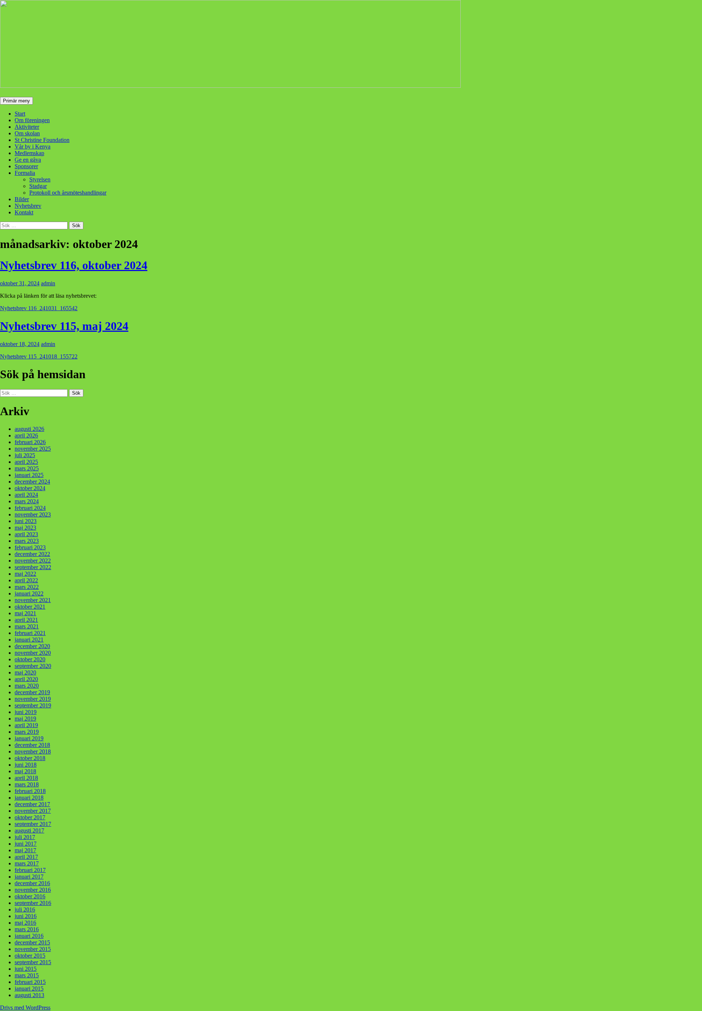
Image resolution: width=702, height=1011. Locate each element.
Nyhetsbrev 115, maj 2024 (64, 325)
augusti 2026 (29, 429)
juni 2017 (26, 844)
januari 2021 (29, 639)
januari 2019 (29, 738)
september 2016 (33, 903)
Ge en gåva (28, 160)
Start (20, 113)
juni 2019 (26, 712)
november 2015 (33, 949)
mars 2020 (27, 686)
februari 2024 (30, 508)
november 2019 (33, 699)
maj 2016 (25, 923)
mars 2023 (27, 541)
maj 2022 (25, 574)
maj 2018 (25, 771)
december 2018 (32, 745)
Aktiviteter (27, 127)
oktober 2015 (30, 955)
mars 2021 (27, 626)
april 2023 (26, 534)
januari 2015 (29, 988)
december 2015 (32, 942)
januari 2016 (29, 936)
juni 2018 (26, 765)
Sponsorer (26, 166)
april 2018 (26, 778)
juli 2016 (25, 909)
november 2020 (33, 653)
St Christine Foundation (42, 140)
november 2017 (33, 811)
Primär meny (16, 101)
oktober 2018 (30, 758)
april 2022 (26, 580)
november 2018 (33, 751)
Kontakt (24, 212)
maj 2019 (25, 718)
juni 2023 (26, 521)
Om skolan (27, 133)
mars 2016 (27, 929)
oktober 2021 (30, 607)
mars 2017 (27, 863)
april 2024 (26, 495)
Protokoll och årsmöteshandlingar (67, 192)
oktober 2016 (30, 896)
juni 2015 (26, 969)
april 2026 (26, 435)
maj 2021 (25, 613)
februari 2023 (30, 547)
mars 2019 (27, 732)
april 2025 (26, 462)
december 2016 (32, 883)
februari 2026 (30, 442)
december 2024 (32, 481)
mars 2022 (27, 587)
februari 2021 (30, 633)
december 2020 (32, 646)
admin (48, 283)
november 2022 (33, 560)
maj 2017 (25, 850)
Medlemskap (29, 153)
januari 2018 (29, 797)
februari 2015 (30, 982)
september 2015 (33, 962)
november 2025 (33, 449)
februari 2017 (30, 870)
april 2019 (26, 725)
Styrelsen (39, 179)
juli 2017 (25, 837)
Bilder (22, 199)
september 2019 (33, 705)
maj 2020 (25, 672)
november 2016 (33, 890)
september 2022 (33, 567)
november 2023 (33, 514)
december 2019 (32, 692)
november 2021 (33, 600)
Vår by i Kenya (32, 146)
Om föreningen (32, 120)
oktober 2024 (30, 488)
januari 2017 (29, 876)
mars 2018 (27, 784)
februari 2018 (30, 791)
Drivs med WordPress (25, 1007)
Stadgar (38, 186)
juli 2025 (25, 455)
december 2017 (32, 804)
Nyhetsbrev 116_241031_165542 (39, 308)
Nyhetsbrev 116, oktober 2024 (73, 265)
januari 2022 (29, 593)
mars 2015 (27, 975)
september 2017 (33, 824)
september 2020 (33, 666)
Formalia (25, 173)
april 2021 (26, 620)
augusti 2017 (29, 830)
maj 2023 (25, 528)
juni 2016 (26, 916)
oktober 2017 (30, 817)
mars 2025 (27, 468)
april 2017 (26, 857)
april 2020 (26, 679)
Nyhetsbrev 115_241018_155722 (39, 356)
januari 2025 (29, 475)
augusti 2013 (29, 995)
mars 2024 (27, 501)
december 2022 (32, 554)
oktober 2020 (30, 659)
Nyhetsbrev (28, 206)
